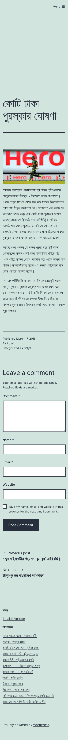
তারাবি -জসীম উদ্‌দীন (13, 678)
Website (9, 484)
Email (8, 462)
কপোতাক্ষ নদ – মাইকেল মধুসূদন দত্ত (21, 666)
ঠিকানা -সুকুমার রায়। (13, 684)
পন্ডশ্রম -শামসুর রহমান (14, 642)
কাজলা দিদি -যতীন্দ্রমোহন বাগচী (18, 660)
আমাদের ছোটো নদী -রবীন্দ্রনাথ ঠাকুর (20, 654)
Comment (11, 396)
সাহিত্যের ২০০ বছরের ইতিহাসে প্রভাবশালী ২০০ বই (28, 696)
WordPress (41, 725)
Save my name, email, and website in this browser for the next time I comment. (36, 509)
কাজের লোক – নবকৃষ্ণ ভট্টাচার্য (18, 672)
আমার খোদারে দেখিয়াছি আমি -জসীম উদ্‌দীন (24, 702)
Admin (11, 343)
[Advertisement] (34, 45)
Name (8, 440)
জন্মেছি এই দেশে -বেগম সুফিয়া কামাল (21, 648)
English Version (14, 619)
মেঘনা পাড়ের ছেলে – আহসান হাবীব (20, 636)
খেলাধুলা (27, 348)
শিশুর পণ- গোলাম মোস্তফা (16, 690)
